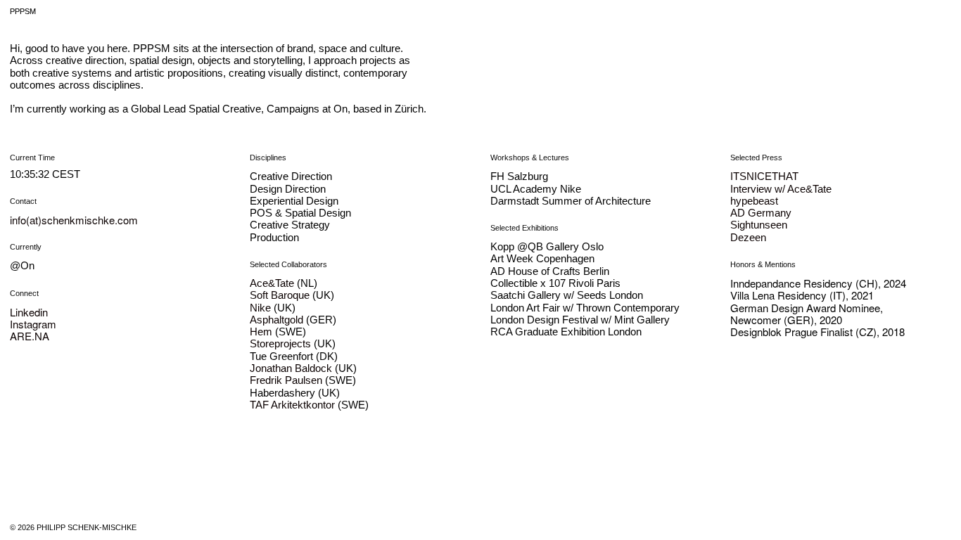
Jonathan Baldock (291, 368)
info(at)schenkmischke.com (75, 219)
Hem (261, 332)
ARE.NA (29, 335)
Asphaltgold (276, 320)
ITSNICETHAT (764, 176)
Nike (260, 308)
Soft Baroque (280, 295)
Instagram (33, 323)
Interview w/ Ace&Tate (781, 189)
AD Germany (760, 213)
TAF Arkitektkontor (292, 405)
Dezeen (748, 237)
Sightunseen (758, 225)
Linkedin (29, 311)
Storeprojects (280, 343)
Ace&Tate (272, 283)
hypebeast (754, 201)
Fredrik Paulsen (286, 380)
